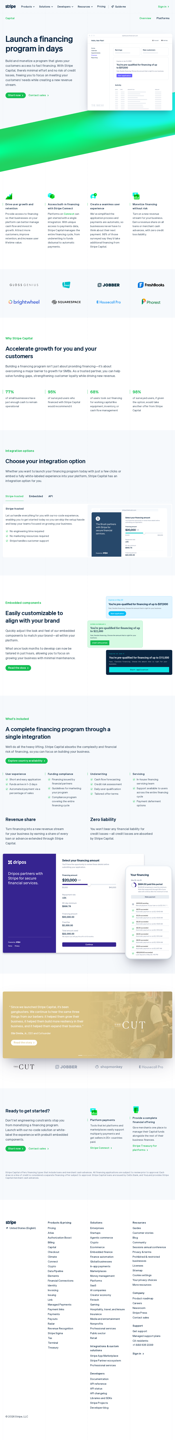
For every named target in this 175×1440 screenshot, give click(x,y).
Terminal (53, 1342)
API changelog (98, 1393)
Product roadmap (143, 1298)
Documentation (99, 1379)
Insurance (96, 1314)
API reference (98, 1383)
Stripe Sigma (55, 1333)
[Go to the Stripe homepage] (9, 1222)
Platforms (163, 18)
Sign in (162, 6)
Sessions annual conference (149, 1247)
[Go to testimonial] (80, 1055)
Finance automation (102, 1256)
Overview (145, 18)
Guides (137, 1228)
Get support (140, 1331)
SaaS (93, 1285)
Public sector (98, 1333)
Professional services (103, 1328)
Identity (52, 1285)
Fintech (94, 1299)
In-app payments (100, 1266)
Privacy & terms (142, 1252)
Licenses (138, 1265)
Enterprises (97, 1228)
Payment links (56, 1309)
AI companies (98, 1290)
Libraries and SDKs (101, 1398)
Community (139, 1242)
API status (96, 1388)
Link (50, 1299)
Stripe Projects (99, 1402)
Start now (14, 95)
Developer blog (99, 1407)
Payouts (53, 1318)
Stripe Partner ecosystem (105, 1360)
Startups (95, 1232)
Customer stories (143, 1232)
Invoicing (53, 1290)
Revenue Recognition (60, 1328)
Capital (10, 18)
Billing (51, 1242)
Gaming (94, 1304)
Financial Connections (60, 1280)
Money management (102, 1275)
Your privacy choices (145, 1280)
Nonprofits (96, 1323)
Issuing (52, 1295)
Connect (69, 213)
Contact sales (37, 95)
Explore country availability (25, 760)
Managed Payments (59, 1304)
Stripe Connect (99, 1147)
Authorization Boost (60, 1237)
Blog (135, 1237)
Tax (50, 1338)
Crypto (52, 1266)
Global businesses (101, 1261)
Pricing (101, 6)
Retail (93, 1338)
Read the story (23, 1042)
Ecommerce (97, 1247)
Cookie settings (142, 1275)
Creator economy (100, 1295)
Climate (52, 1256)
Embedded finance (101, 1252)
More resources (142, 1284)
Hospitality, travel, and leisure (107, 1309)
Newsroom (139, 1308)
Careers (137, 1303)
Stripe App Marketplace (104, 1355)
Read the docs (17, 667)
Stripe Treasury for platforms (145, 1147)
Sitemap (138, 1270)
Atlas (51, 1232)
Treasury (53, 1347)
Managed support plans (146, 1336)
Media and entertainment (105, 1318)
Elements (53, 1275)
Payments (54, 1314)
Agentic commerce (101, 1237)
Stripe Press (140, 1312)
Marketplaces (98, 1271)
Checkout (53, 1252)
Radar (51, 1323)
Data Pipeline (55, 1271)
